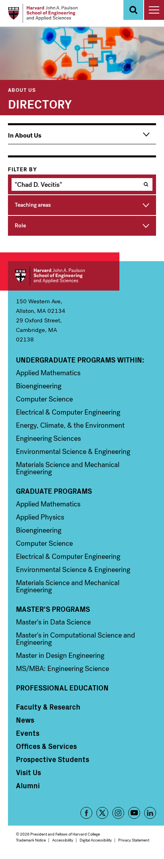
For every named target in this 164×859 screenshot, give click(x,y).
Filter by (22, 170)
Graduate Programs (54, 490)
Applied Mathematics (48, 372)
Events (27, 733)
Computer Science (44, 399)
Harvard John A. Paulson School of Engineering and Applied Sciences (63, 276)
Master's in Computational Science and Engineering (75, 639)
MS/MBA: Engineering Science (62, 668)
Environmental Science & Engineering (73, 451)
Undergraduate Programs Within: (80, 359)
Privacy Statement (133, 840)
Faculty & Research (48, 706)
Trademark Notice (31, 840)
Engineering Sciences (48, 438)
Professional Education (62, 687)
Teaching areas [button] (33, 205)
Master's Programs (53, 609)
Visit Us (28, 772)
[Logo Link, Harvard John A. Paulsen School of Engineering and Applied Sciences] (43, 13)
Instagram (118, 813)
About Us (22, 89)
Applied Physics (40, 517)
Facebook (86, 813)
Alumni (28, 785)
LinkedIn (150, 813)
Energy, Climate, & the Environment (70, 425)
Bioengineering (38, 386)
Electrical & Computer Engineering (68, 412)
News (25, 719)
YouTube (134, 813)
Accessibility (62, 840)
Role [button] (20, 225)
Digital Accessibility (96, 840)
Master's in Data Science (53, 622)
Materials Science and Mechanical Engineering (67, 468)
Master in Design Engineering (60, 655)
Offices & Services (46, 746)
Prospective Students (52, 759)
